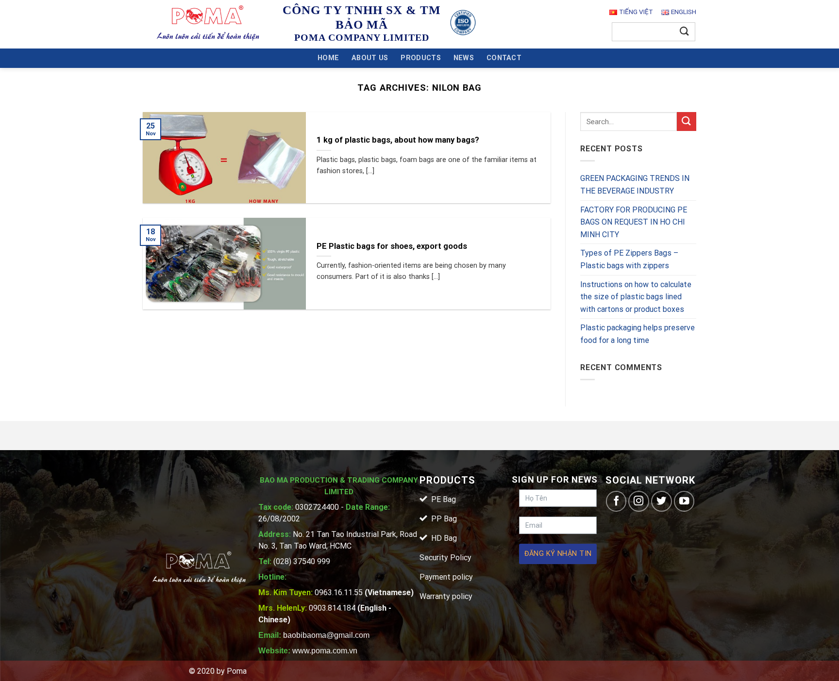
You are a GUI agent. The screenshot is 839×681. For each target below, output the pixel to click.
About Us (370, 58)
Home (328, 58)
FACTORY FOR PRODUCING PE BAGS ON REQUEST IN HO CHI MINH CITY (633, 222)
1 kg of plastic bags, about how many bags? (398, 140)
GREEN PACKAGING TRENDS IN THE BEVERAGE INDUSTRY (634, 185)
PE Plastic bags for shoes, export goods (392, 246)
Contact (504, 58)
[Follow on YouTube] (684, 501)
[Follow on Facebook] (616, 501)
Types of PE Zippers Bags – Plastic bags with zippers (629, 260)
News (463, 58)
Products (420, 58)
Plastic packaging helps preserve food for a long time (637, 334)
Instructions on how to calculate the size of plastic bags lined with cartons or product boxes (635, 297)
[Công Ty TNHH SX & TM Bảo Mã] (208, 24)
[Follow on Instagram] (638, 501)
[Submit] (684, 31)
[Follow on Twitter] (661, 501)
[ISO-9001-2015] (463, 22)
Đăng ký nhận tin (558, 554)
